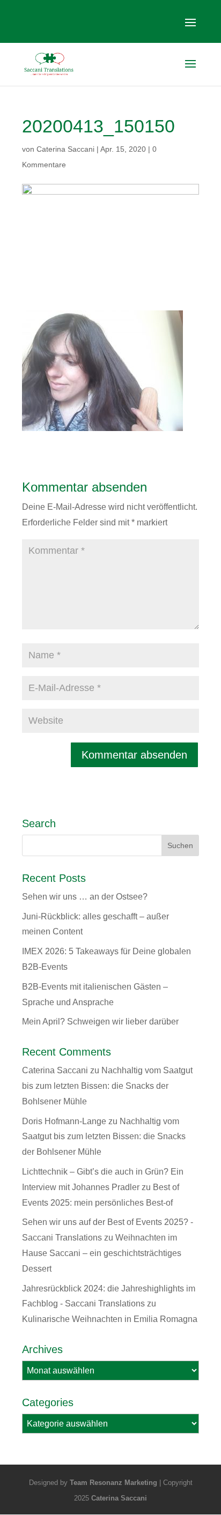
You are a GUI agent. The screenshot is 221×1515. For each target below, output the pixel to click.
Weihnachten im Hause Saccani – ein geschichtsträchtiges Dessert (101, 1253)
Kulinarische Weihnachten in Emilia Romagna (109, 1319)
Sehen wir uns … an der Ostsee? (85, 896)
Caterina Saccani (65, 149)
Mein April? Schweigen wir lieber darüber (100, 1021)
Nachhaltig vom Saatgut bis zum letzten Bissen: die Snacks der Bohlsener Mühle (107, 1086)
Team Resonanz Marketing (113, 1483)
